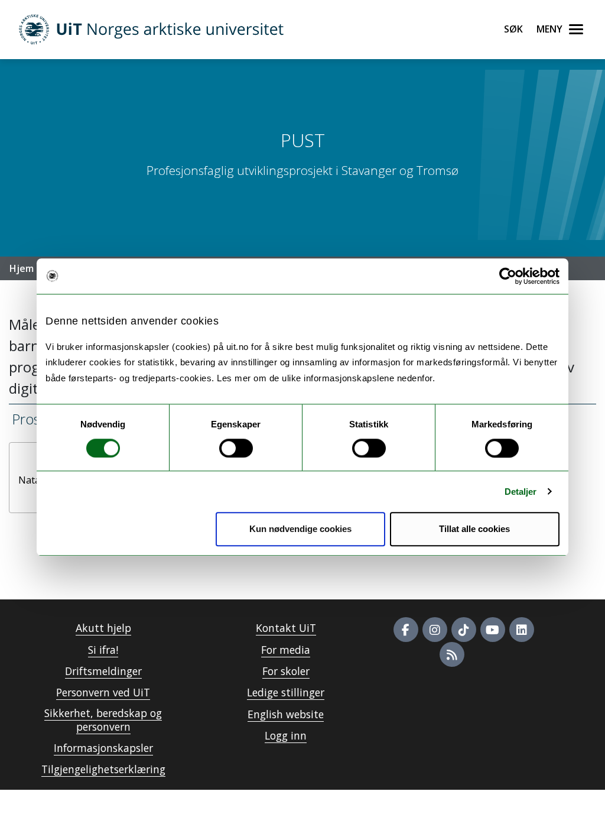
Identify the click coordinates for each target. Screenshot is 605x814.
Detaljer (521, 492)
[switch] (236, 448)
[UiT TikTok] (463, 629)
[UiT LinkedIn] (521, 629)
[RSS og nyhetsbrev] (452, 654)
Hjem (21, 268)
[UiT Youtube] (492, 629)
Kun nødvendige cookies (300, 529)
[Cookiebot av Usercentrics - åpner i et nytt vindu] (508, 276)
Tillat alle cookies (474, 529)
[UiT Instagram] (434, 629)
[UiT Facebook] (405, 629)
